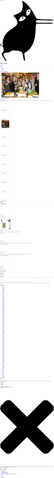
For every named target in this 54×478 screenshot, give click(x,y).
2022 (2, 301)
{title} (2, 475)
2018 (2, 321)
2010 (2, 369)
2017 (2, 328)
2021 (2, 305)
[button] (27, 427)
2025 (2, 289)
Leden (3, 309)
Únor (3, 293)
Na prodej (2, 384)
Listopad (3, 311)
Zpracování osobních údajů (3, 386)
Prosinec (3, 336)
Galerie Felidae (1, 255)
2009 (2, 370)
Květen (3, 292)
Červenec (4, 312)
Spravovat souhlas (2, 477)
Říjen (3, 295)
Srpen (3, 287)
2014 (2, 349)
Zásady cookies (7, 386)
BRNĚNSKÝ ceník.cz (2, 99)
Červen (3, 288)
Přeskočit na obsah (2, 0)
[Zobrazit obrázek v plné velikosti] (20, 97)
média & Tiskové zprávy (4, 201)
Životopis (2, 68)
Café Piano (1, 202)
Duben (3, 304)
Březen (3, 297)
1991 (2, 375)
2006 (2, 371)
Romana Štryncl (1, 65)
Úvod (2, 383)
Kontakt (2, 69)
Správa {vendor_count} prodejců (5, 472)
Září (3, 303)
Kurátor (1, 218)
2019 (2, 315)
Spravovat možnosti (3, 471)
